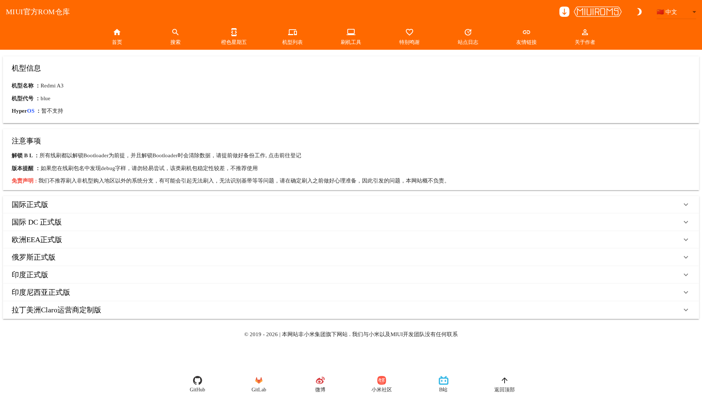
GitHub (197, 389)
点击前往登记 (284, 155)
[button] (351, 205)
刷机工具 (351, 42)
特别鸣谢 (409, 42)
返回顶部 (504, 389)
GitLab (259, 389)
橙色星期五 (234, 42)
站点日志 (468, 42)
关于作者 (585, 42)
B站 (443, 389)
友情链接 (526, 42)
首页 (117, 42)
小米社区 (381, 389)
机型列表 (292, 42)
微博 (320, 389)
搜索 (175, 42)
